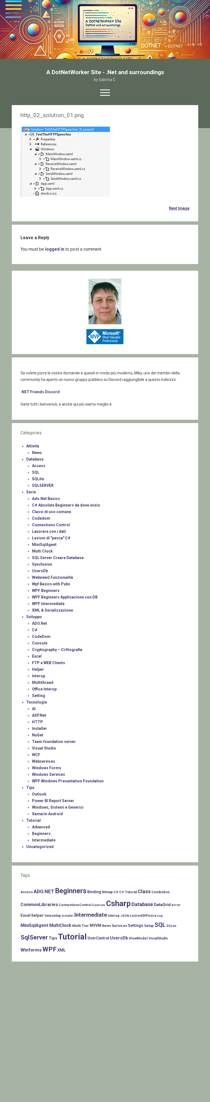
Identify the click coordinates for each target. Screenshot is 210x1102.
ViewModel (138, 938)
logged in (54, 249)
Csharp (118, 903)
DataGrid (162, 904)
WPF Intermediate (48, 603)
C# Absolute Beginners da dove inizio (66, 505)
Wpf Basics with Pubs (51, 584)
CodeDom (41, 636)
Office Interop (44, 689)
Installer (39, 728)
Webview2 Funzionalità (52, 577)
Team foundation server (54, 741)
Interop (38, 676)
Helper (38, 669)
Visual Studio (44, 748)
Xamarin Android (47, 814)
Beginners (41, 833)
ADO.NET (44, 891)
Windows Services (48, 774)
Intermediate (44, 840)
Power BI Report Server (53, 801)
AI (34, 709)
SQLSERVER (43, 485)
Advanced (41, 827)
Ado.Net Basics (46, 498)
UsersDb (40, 571)
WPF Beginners (46, 590)
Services (119, 926)
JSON (124, 916)
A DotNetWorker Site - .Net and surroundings (105, 72)
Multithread (42, 682)
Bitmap (107, 892)
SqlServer (34, 937)
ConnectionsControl (75, 905)
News (37, 452)
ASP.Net (39, 715)
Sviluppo (34, 617)
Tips (30, 787)
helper (37, 915)
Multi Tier (80, 926)
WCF (36, 755)
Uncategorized (40, 846)
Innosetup (53, 915)
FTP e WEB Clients (48, 663)
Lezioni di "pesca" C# (51, 538)
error (176, 905)
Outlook (39, 794)
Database (34, 459)
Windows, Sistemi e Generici (57, 807)
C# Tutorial (128, 892)
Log (159, 916)
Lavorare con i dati (49, 531)
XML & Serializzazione (52, 610)
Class (144, 892)
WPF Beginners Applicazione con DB (65, 597)
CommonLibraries (39, 904)
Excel (37, 656)
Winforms (31, 950)
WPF (49, 949)
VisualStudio (158, 938)
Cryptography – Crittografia (57, 649)
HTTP (37, 722)
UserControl (98, 938)
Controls (98, 905)
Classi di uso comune (51, 512)
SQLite (38, 479)
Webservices (43, 761)
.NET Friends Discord (40, 392)
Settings (135, 925)
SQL (35, 472)
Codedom (41, 518)
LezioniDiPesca (143, 915)
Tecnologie (36, 702)
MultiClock (60, 925)
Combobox (160, 892)
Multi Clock (42, 551)
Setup (149, 926)
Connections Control (51, 525)
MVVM (95, 925)
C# (34, 630)
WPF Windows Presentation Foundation (68, 781)
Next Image (179, 208)
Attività (32, 446)
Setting (38, 695)
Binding (94, 892)
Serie (31, 492)
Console (39, 643)
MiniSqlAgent (44, 544)
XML (61, 950)
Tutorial (33, 820)
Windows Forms (46, 768)
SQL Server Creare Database (58, 558)
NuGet (37, 735)
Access (38, 466)
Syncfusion (42, 564)
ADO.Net (39, 623)
